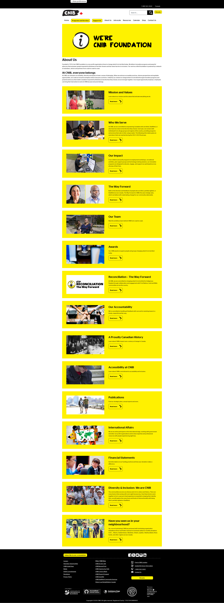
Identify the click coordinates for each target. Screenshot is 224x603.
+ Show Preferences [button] (78, 1)
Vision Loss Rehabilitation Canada (105, 582)
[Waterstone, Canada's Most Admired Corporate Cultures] (151, 591)
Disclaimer (66, 574)
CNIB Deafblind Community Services (106, 579)
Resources (127, 20)
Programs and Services (80, 20)
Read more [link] (113, 101)
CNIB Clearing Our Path (102, 569)
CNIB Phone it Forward (102, 574)
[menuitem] (157, 6)
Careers (65, 561)
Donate (158, 12)
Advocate (117, 20)
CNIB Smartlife (99, 577)
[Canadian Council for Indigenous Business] (72, 592)
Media (65, 569)
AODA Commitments (69, 571)
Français (157, 6)
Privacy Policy (67, 577)
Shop (144, 20)
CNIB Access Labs (100, 563)
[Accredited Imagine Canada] (92, 591)
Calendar (136, 20)
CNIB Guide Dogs (68, 566)
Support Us (97, 20)
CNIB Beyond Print (100, 566)
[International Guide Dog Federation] (132, 591)
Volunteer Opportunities (70, 563)
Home (66, 20)
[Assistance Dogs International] (112, 591)
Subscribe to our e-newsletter (75, 555)
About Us (107, 20)
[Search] (150, 12)
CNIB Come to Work (101, 571)
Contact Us (152, 20)
